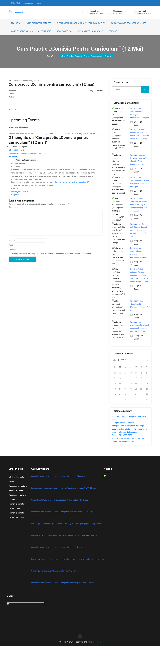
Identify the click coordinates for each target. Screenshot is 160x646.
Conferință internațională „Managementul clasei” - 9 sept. (53, 571)
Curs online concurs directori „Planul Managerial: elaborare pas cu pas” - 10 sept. (62, 583)
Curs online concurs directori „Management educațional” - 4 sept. (56, 547)
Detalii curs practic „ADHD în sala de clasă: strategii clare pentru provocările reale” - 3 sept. (139, 230)
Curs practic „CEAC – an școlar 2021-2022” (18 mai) (82, 134)
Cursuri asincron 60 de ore (38, 23)
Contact (113, 31)
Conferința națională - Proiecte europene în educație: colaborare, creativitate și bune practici (67, 559)
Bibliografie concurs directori (123, 423)
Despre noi (16, 23)
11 (120, 384)
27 (131, 373)
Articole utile (44, 31)
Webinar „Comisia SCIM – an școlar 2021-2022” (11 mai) (31, 134)
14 (136, 384)
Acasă (50, 56)
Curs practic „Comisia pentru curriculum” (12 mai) (86, 56)
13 (131, 384)
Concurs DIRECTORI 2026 (22, 31)
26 (125, 373)
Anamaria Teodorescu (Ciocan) (26, 81)
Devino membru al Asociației (90, 31)
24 (115, 394)
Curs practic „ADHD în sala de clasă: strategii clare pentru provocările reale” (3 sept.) (64, 535)
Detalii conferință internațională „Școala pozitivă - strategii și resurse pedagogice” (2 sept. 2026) (139, 204)
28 (136, 373)
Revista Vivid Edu (64, 31)
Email (11, 245)
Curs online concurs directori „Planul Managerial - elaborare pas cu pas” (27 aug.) (62, 512)
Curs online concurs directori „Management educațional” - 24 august (58, 476)
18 (120, 389)
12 (125, 384)
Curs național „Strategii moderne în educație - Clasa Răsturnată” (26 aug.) (60, 500)
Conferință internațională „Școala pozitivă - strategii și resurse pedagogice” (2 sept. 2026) (66, 524)
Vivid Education (94, 642)
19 (125, 389)
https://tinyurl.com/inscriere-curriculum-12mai (73, 182)
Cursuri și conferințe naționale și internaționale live (81, 23)
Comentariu (13, 207)
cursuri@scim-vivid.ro (19, 192)
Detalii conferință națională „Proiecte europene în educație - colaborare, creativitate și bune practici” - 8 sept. (139, 275)
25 (120, 394)
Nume (12, 240)
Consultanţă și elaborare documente (128, 23)
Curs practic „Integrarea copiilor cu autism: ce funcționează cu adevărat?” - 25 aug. (63, 488)
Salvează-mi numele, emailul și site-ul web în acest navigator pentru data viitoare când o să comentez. (51, 254)
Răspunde (13, 156)
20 (131, 389)
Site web (12, 250)
